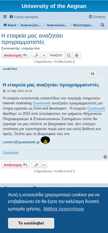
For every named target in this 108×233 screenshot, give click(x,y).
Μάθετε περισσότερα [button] (63, 208)
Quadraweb (42, 103)
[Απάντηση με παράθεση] (92, 73)
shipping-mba (31, 48)
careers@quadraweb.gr (21, 142)
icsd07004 (10, 68)
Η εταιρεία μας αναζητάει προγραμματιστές (32, 39)
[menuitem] (23, 17)
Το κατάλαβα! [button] (31, 223)
